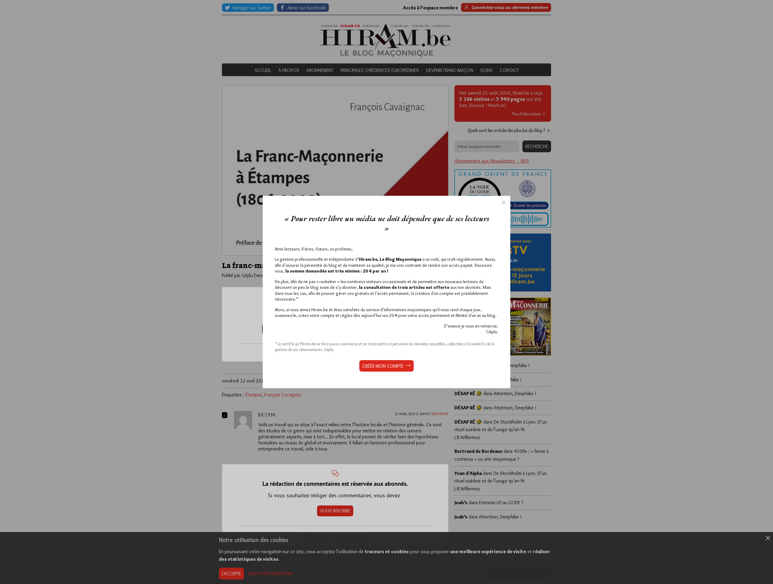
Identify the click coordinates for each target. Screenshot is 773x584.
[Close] (503, 202)
